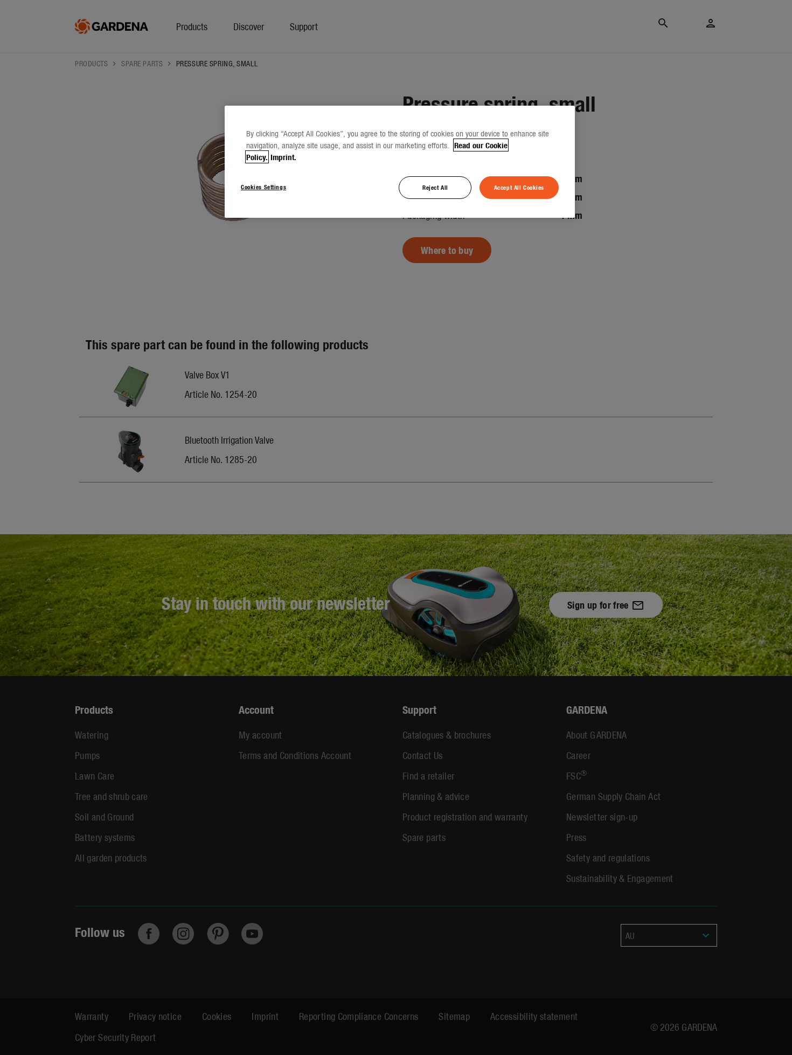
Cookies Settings (263, 186)
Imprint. (283, 156)
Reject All (435, 187)
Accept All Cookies (519, 187)
